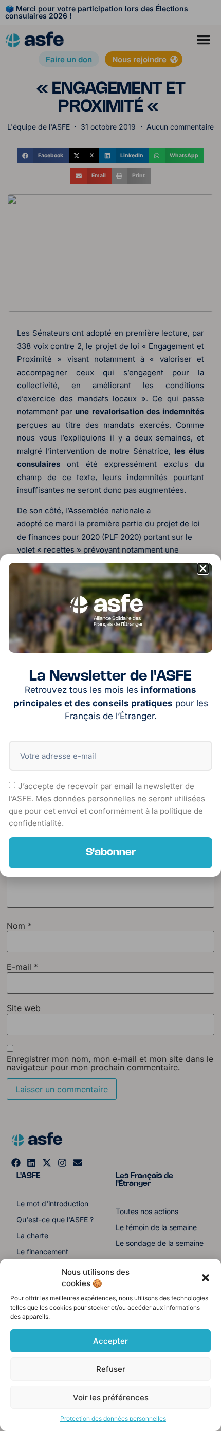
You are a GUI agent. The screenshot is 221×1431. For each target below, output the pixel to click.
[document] (110, 715)
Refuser (110, 1369)
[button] (205, 1278)
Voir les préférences (111, 1397)
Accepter (110, 1341)
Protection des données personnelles (113, 1418)
